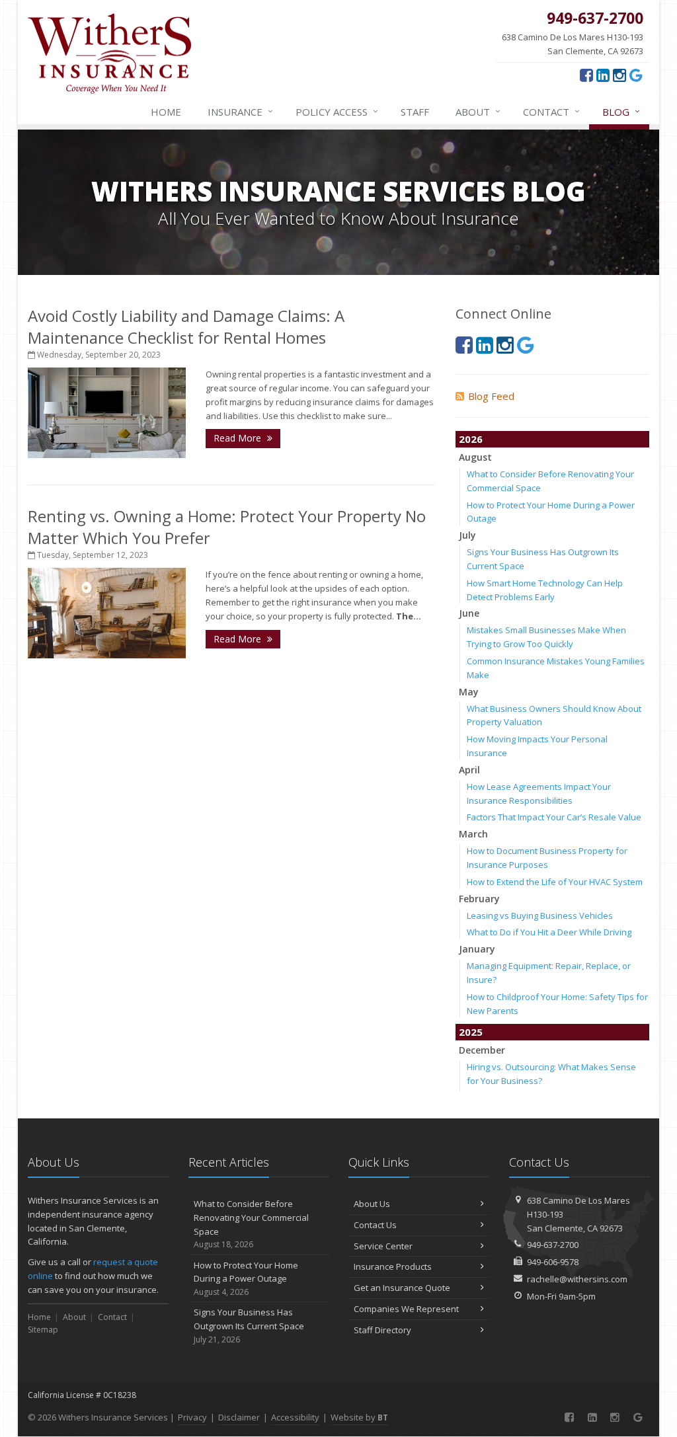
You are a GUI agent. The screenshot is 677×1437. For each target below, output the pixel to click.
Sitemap (43, 1329)
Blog (621, 111)
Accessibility (295, 1417)
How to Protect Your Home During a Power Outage (246, 1278)
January (477, 949)
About (478, 111)
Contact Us (375, 1225)
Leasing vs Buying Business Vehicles (540, 915)
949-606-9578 (552, 1262)
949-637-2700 (552, 1245)
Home (166, 111)
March (473, 834)
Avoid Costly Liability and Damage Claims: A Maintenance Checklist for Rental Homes (186, 326)
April (469, 769)
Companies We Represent (406, 1309)
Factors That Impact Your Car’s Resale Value (554, 817)
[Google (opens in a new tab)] (636, 74)
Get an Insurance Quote (402, 1288)
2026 (471, 439)
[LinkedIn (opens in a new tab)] (603, 74)
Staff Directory (382, 1330)
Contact (551, 111)
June (469, 613)
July (467, 535)
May (469, 691)
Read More (239, 438)
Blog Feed (491, 396)
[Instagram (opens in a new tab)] (619, 74)
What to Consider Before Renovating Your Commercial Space (251, 1224)
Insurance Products (393, 1266)
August (475, 457)
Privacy (192, 1417)
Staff (415, 111)
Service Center (383, 1246)
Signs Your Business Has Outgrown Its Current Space (249, 1325)
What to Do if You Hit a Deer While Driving (549, 932)
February (479, 898)
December (482, 1050)
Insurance (240, 111)
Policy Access (337, 111)
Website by (359, 1417)
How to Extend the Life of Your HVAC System (555, 882)
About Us (372, 1204)
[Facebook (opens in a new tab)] (586, 74)
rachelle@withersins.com (577, 1279)
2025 (471, 1031)
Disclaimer (239, 1417)
